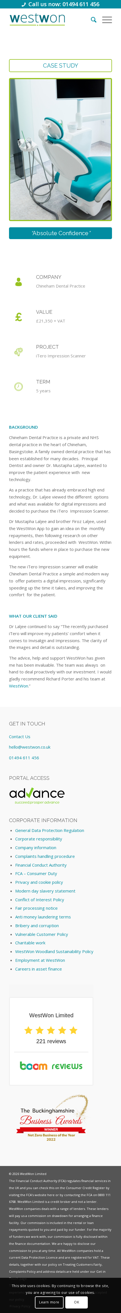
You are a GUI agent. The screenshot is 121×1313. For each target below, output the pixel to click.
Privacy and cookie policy (39, 882)
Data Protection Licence (39, 1257)
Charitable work (30, 942)
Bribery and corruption (37, 925)
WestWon (18, 686)
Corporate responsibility (38, 839)
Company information (35, 847)
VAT (96, 1257)
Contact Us (19, 736)
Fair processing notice (36, 908)
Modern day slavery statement (45, 891)
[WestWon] (37, 19)
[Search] (91, 19)
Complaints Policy (22, 1271)
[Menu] (104, 19)
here (51, 1195)
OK (76, 1302)
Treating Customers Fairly (82, 1264)
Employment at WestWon (40, 960)
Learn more (49, 1302)
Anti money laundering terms (43, 917)
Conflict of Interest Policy (39, 899)
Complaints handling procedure (45, 856)
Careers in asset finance (38, 969)
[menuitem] (91, 19)
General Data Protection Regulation (49, 830)
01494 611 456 (24, 757)
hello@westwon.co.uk (29, 747)
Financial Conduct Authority (41, 865)
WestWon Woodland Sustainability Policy (54, 951)
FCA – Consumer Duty (36, 873)
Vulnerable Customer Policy (41, 934)
